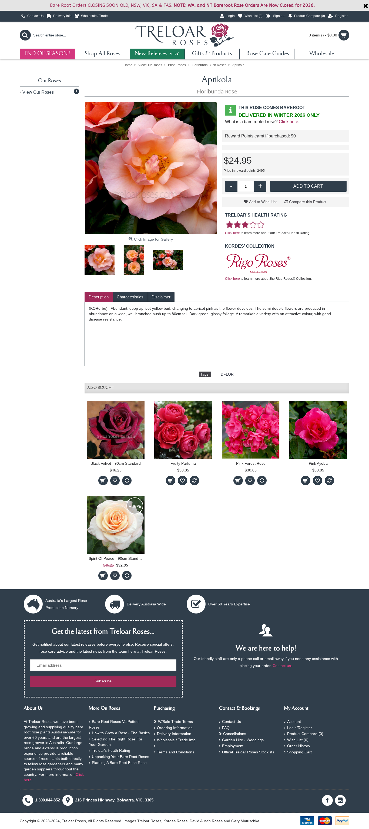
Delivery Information (174, 734)
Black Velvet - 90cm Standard (115, 463)
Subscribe (103, 681)
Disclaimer (161, 297)
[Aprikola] (151, 168)
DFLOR (227, 374)
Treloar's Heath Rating (111, 750)
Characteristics (130, 297)
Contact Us (231, 721)
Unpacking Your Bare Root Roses (120, 756)
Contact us (282, 665)
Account (294, 721)
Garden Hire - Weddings (243, 740)
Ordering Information (175, 728)
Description (99, 297)
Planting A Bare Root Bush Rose (119, 762)
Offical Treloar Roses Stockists (248, 752)
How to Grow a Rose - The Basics (121, 733)
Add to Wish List (263, 202)
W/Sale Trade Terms (175, 721)
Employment (232, 746)
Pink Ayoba (318, 463)
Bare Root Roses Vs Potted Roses (114, 724)
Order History (298, 746)
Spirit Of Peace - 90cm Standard (116, 558)
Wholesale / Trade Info (176, 740)
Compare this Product (307, 202)
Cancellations (234, 734)
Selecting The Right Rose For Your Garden (115, 742)
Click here (288, 121)
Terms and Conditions (175, 752)
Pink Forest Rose (251, 463)
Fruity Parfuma (183, 463)
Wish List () (297, 740)
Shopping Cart (299, 752)
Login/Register (299, 728)
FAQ (226, 728)
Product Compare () (305, 734)
